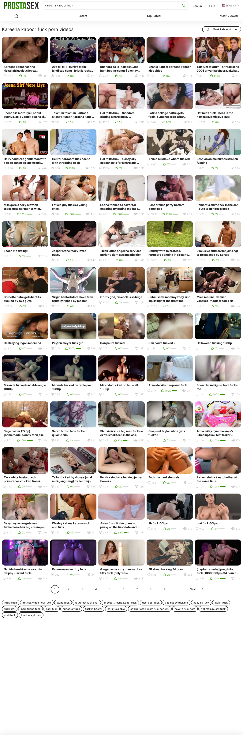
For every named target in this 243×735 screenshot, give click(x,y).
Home (16, 16)
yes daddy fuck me (176, 602)
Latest (83, 16)
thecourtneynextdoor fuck (120, 602)
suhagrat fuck (71, 608)
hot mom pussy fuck (213, 608)
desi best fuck (151, 602)
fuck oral (9, 608)
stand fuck (63, 602)
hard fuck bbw (116, 608)
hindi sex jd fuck (31, 615)
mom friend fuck (30, 608)
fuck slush (10, 602)
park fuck (51, 608)
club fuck (10, 615)
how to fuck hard (185, 608)
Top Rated (154, 16)
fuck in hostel (93, 608)
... (178, 589)
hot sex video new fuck (36, 602)
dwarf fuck (221, 602)
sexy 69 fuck (201, 602)
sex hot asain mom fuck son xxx (149, 608)
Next (193, 589)
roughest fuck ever (87, 602)
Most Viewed (229, 16)
